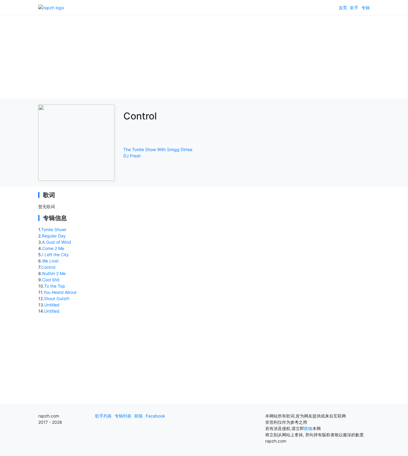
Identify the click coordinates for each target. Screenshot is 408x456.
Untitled (51, 304)
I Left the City (55, 254)
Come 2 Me (53, 248)
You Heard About (59, 292)
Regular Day (54, 235)
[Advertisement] (204, 57)
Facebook (155, 415)
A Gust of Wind (56, 242)
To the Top (54, 285)
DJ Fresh (132, 155)
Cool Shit (50, 279)
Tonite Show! (53, 229)
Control (48, 267)
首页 (343, 7)
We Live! (50, 260)
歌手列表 (103, 415)
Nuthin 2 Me (54, 273)
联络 (138, 415)
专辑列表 (123, 415)
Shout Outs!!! (56, 298)
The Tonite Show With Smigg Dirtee (157, 149)
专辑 (365, 7)
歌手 (354, 7)
